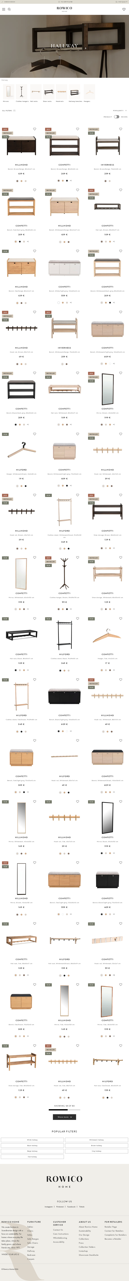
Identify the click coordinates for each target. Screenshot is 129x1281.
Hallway (31, 1251)
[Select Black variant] (26, 486)
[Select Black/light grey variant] (67, 485)
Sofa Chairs (32, 1243)
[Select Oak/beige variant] (21, 181)
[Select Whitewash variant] (106, 241)
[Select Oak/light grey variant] (63, 302)
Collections (84, 1239)
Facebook (71, 1206)
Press (81, 1243)
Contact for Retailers (114, 1231)
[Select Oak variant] (110, 241)
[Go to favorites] (123, 9)
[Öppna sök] (9, 9)
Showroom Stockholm (89, 1255)
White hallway (32, 1140)
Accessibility (58, 1242)
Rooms (124, 117)
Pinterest (60, 1206)
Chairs (30, 1231)
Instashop (83, 1251)
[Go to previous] (4, 93)
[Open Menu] (4, 9)
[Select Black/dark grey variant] (67, 180)
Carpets (30, 1259)
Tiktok (81, 1206)
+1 (71, 180)
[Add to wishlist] (34, 129)
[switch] (116, 116)
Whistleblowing (60, 1238)
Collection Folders (87, 1247)
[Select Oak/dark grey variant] (63, 180)
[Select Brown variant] (102, 241)
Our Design (84, 1235)
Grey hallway (96, 1151)
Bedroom (31, 1255)
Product (108, 117)
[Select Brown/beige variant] (17, 181)
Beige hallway (32, 1151)
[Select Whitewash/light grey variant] (67, 302)
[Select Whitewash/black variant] (17, 486)
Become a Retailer (113, 1239)
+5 (114, 975)
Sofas (29, 1235)
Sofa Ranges (33, 1239)
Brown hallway (96, 1146)
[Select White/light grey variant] (59, 302)
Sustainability (85, 1231)
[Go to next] (124, 93)
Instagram (49, 1206)
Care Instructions (61, 1234)
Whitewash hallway (96, 1140)
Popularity (118, 110)
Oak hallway (32, 1157)
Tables (30, 1226)
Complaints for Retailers (116, 1235)
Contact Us (58, 1230)
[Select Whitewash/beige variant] (26, 181)
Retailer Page (111, 1226)
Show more (63, 1117)
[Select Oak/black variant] (21, 486)
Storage (30, 1247)
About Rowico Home (88, 1226)
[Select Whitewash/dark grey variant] (24, 241)
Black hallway (32, 1146)
